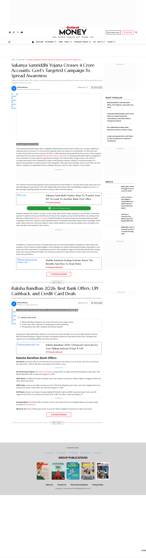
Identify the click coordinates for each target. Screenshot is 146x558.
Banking (21, 60)
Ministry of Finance (41, 218)
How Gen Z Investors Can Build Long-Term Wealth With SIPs (127, 217)
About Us (49, 485)
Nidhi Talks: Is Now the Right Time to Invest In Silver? (127, 188)
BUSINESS (61, 37)
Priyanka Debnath (55, 267)
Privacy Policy (97, 485)
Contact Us (62, 485)
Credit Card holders (45, 372)
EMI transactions (29, 404)
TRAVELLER (71, 37)
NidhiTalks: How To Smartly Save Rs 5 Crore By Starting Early (128, 230)
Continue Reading (59, 274)
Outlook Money (54, 202)
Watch (99, 42)
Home (13, 60)
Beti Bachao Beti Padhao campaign (53, 156)
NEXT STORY (56, 282)
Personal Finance (81, 42)
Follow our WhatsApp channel (61, 208)
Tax (94, 42)
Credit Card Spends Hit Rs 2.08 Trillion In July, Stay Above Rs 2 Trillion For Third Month (120, 138)
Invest (67, 42)
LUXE (91, 37)
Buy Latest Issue (113, 32)
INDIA (55, 37)
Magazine (40, 42)
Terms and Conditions (79, 485)
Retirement (49, 42)
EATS (78, 37)
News (61, 42)
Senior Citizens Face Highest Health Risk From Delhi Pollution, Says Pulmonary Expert (127, 202)
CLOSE (143, 550)
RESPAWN (84, 37)
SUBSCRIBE (128, 32)
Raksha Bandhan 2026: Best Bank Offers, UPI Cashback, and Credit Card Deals (120, 104)
